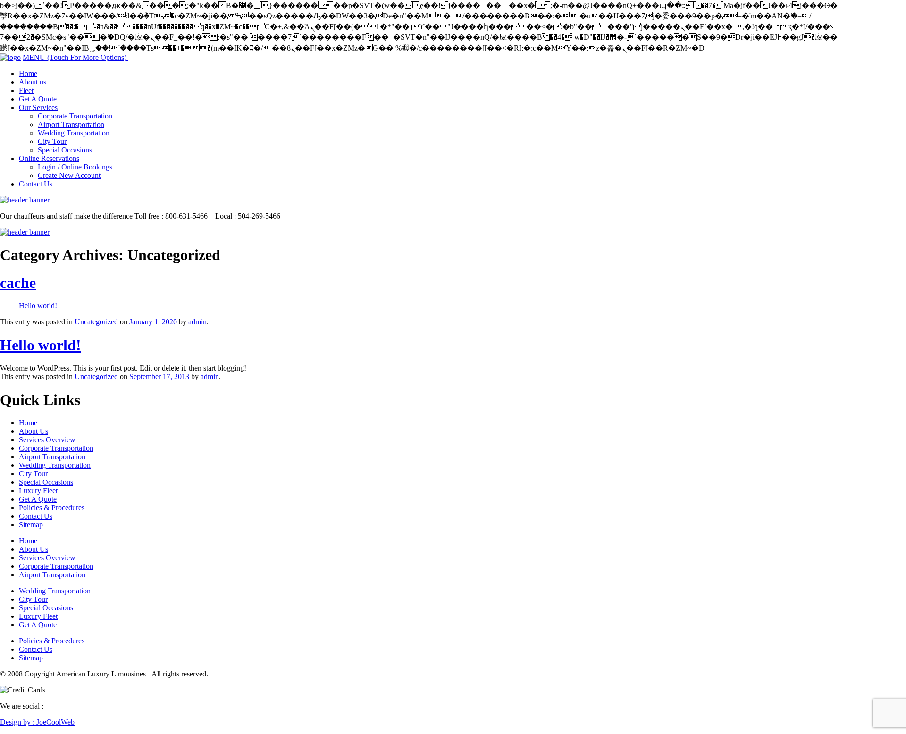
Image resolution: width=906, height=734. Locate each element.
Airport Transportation (71, 124)
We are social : (21, 706)
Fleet (26, 90)
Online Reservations (49, 158)
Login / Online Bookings (75, 167)
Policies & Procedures (51, 508)
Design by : (37, 722)
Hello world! (38, 306)
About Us (33, 431)
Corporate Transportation (75, 116)
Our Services (38, 107)
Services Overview (47, 440)
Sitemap (31, 525)
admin (197, 322)
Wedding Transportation (73, 133)
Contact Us (35, 184)
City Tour (52, 141)
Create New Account (69, 175)
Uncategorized (96, 322)
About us (32, 82)
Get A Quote (38, 99)
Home (28, 73)
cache (18, 282)
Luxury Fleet (38, 491)
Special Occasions (65, 150)
